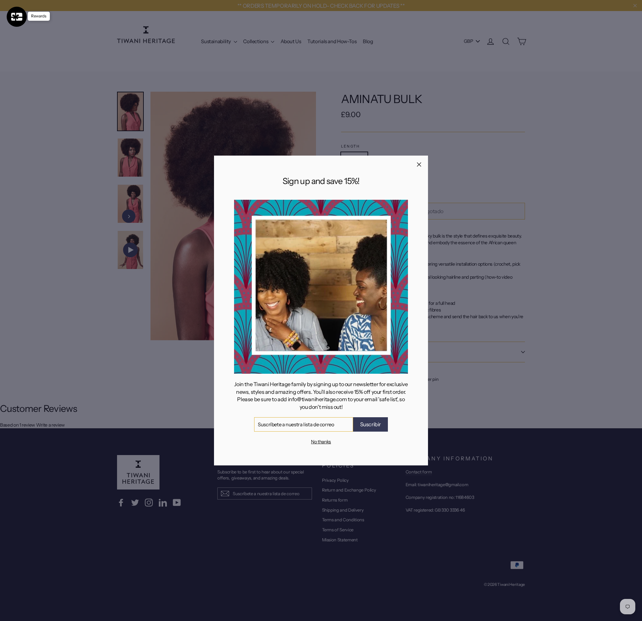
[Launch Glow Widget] (17, 17)
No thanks (321, 442)
